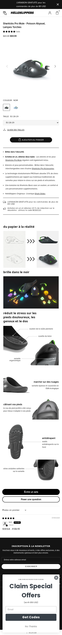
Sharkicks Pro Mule (13, 160)
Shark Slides (40, 194)
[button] (9, 32)
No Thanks (31, 626)
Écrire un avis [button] (31, 492)
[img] (8, 518)
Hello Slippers (22, 13)
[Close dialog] (56, 577)
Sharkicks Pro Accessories (43, 169)
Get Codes (31, 617)
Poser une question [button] (31, 499)
